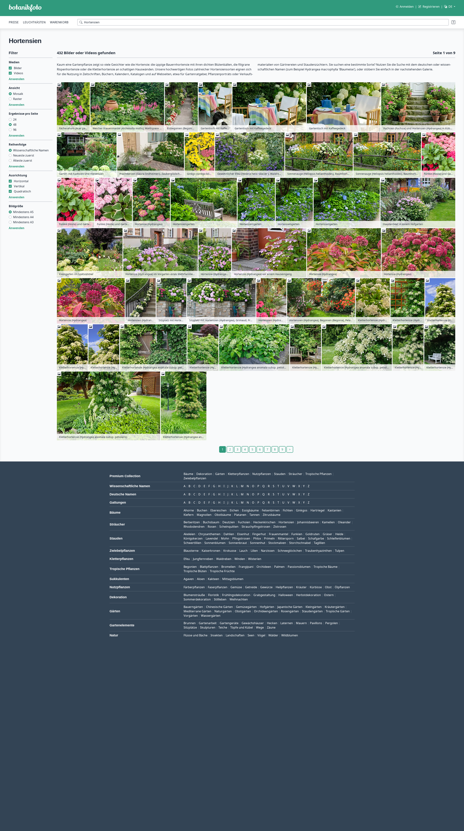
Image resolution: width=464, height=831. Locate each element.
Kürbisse (316, 587)
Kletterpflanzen (238, 474)
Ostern (329, 595)
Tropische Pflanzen (318, 474)
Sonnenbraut (238, 543)
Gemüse (236, 587)
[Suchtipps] (453, 22)
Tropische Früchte (222, 571)
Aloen (201, 579)
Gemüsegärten (246, 607)
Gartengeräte (229, 623)
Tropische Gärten (338, 611)
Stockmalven (277, 543)
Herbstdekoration (308, 595)
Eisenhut (243, 534)
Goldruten (312, 534)
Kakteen (213, 579)
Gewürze (266, 587)
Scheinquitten (228, 527)
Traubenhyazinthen (318, 551)
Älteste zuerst (22, 161)
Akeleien (189, 534)
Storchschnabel (300, 543)
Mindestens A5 (23, 212)
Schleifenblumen (338, 538)
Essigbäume (250, 510)
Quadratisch (22, 191)
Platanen (240, 515)
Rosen (212, 527)
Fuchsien (244, 522)
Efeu (187, 559)
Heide (339, 534)
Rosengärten (290, 611)
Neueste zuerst (23, 155)
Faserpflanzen (217, 587)
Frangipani (246, 567)
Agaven (189, 579)
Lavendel (212, 538)
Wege (260, 627)
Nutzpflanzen (261, 474)
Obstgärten (243, 611)
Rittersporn (286, 538)
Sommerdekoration (197, 599)
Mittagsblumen (232, 579)
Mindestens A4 (23, 217)
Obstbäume (223, 515)
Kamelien (328, 522)
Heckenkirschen (264, 522)
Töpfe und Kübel (241, 627)
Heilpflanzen (284, 587)
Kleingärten (314, 607)
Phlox (257, 538)
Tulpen (339, 551)
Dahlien (229, 534)
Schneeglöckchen (290, 551)
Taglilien (319, 543)
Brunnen (190, 623)
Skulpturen (207, 627)
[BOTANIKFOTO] (25, 8)
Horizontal (21, 181)
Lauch (243, 551)
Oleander (344, 522)
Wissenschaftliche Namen (31, 150)
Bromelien (228, 567)
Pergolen (331, 623)
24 (14, 119)
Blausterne (191, 551)
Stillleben (220, 599)
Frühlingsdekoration (236, 595)
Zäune (271, 627)
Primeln (269, 538)
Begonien (190, 567)
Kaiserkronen (211, 551)
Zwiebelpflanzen (195, 478)
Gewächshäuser (253, 623)
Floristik (213, 595)
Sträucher (295, 474)
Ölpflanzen (342, 587)
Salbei (301, 538)
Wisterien (254, 559)
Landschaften (235, 635)
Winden (239, 559)
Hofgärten (267, 607)
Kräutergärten (335, 607)
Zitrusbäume (271, 515)
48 (14, 125)
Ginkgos (301, 510)
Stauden (280, 474)
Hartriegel (317, 510)
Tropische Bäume (325, 567)
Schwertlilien (192, 543)
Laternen (286, 623)
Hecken (272, 623)
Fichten (288, 510)
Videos (18, 73)
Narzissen (268, 551)
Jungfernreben (203, 559)
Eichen (234, 510)
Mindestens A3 (23, 222)
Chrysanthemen (209, 534)
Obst (328, 587)
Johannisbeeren (308, 522)
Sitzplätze (190, 627)
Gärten (220, 474)
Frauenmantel (278, 534)
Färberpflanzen (194, 587)
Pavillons (316, 623)
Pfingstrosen (241, 538)
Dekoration (204, 474)
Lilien (254, 551)
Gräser (327, 534)
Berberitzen (192, 522)
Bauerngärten (193, 607)
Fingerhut (259, 534)
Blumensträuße (194, 595)
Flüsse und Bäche (195, 635)
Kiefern (189, 515)
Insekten (217, 635)
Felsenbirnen (271, 510)
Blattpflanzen (209, 567)
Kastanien (334, 510)
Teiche (222, 627)
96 (14, 130)
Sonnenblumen (215, 543)
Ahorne (189, 510)
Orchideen (264, 567)
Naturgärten (223, 611)
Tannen (254, 515)
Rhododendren (194, 527)
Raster (17, 99)
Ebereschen (218, 510)
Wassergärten (210, 616)
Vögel (261, 635)
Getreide (251, 587)
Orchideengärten (266, 611)
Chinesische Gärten (219, 607)
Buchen (202, 510)
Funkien (296, 534)
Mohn (225, 538)
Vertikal (19, 186)
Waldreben (223, 559)
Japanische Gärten (289, 607)
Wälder (273, 635)
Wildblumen (289, 635)
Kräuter (301, 587)
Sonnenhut (257, 543)
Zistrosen (279, 527)
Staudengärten (312, 611)
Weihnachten (239, 599)
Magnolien (204, 515)
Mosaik (18, 94)
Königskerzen (193, 538)
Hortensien (286, 522)
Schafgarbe (316, 538)
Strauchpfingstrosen (256, 527)
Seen (251, 635)
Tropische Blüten (195, 571)
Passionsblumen (299, 567)
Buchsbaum (211, 522)
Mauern (301, 623)
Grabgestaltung (264, 595)
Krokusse (229, 551)
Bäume (188, 474)
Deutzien (228, 522)
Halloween (285, 595)
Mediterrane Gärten (197, 611)
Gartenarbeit (208, 623)
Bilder (18, 68)
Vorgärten (191, 616)
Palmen (279, 567)
